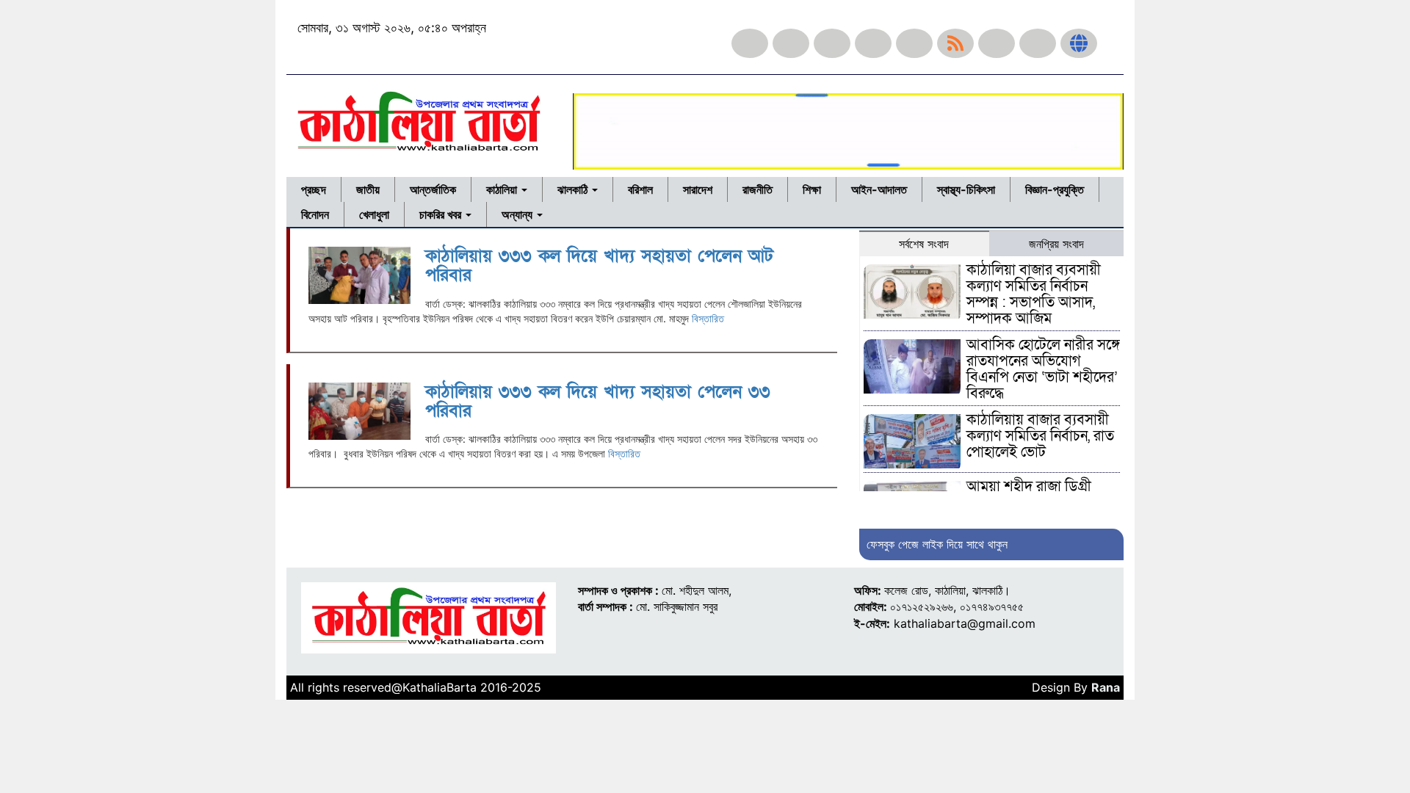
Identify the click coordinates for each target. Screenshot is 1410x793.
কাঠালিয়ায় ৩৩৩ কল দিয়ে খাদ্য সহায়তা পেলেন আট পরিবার (599, 265)
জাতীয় (368, 189)
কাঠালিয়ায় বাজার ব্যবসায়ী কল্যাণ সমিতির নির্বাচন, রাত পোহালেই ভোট (1040, 436)
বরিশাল (640, 189)
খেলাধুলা (374, 214)
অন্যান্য (518, 214)
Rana (1105, 687)
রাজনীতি (757, 189)
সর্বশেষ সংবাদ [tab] (924, 243)
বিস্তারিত (708, 318)
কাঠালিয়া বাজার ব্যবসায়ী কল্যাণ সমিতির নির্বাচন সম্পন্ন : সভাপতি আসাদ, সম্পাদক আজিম (1033, 294)
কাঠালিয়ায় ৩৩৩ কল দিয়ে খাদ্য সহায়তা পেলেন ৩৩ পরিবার (597, 401)
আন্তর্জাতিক (433, 189)
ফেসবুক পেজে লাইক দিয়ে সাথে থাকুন (937, 544)
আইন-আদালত (879, 189)
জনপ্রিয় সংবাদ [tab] (1056, 243)
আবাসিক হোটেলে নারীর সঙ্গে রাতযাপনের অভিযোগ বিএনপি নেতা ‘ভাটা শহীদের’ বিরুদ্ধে (1043, 369)
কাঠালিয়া (503, 189)
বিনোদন (315, 214)
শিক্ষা (812, 189)
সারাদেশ (697, 189)
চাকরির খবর (441, 214)
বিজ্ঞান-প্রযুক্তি (1054, 189)
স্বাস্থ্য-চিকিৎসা (966, 189)
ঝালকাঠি (573, 189)
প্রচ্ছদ (313, 189)
